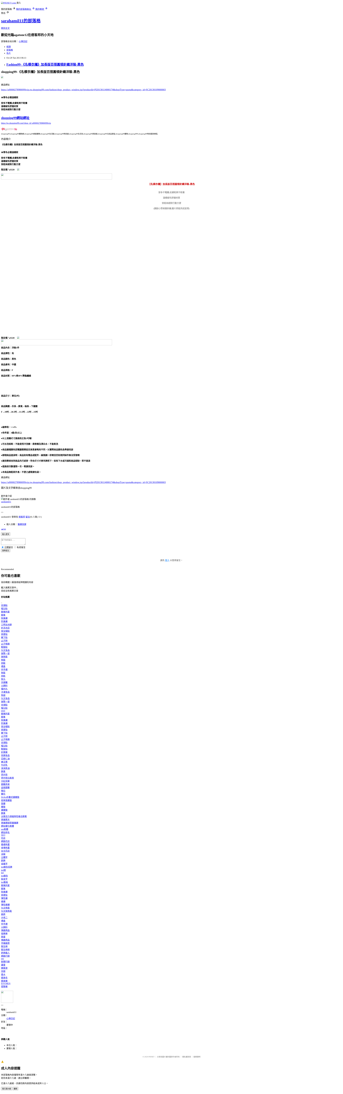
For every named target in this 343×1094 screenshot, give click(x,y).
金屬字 (4, 864)
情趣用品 (5, 930)
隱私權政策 (186, 1057)
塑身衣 (4, 978)
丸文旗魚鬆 (6, 911)
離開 (15, 1089)
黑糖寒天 (5, 819)
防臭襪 (4, 621)
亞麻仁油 (5, 759)
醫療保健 (22, 524)
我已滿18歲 (6, 1089)
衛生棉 (4, 946)
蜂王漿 (4, 762)
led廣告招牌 (6, 867)
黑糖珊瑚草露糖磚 (9, 823)
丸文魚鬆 (5, 908)
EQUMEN (5, 983)
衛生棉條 (5, 949)
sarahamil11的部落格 (21, 20)
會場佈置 (5, 848)
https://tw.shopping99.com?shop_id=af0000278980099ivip (26, 123)
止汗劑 (4, 641)
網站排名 (5, 832)
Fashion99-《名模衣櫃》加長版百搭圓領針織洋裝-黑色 (45, 64)
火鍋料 (4, 685)
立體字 (4, 857)
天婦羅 (4, 682)
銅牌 (3, 860)
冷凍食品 (5, 692)
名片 (8, 53)
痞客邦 (22, 517)
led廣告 (4, 876)
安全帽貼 (5, 631)
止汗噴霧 (5, 644)
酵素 (3, 771)
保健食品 (5, 755)
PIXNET (151, 1057)
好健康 (4, 752)
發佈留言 (5, 551)
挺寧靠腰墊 (6, 800)
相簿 (8, 47)
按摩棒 (4, 933)
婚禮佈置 (5, 844)
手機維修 (5, 943)
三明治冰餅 (6, 624)
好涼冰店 (5, 628)
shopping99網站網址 (15, 118)
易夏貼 (4, 634)
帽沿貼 (4, 608)
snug (3, 710)
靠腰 (3, 803)
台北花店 (5, 851)
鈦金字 (4, 879)
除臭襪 (4, 618)
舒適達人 (5, 953)
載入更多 (5, 534)
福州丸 (4, 689)
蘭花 (3, 794)
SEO (3, 835)
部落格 (9, 50)
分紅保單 (5, 781)
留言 (28, 517)
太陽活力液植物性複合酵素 (14, 816)
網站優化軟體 (7, 826)
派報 (3, 854)
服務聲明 (196, 1057)
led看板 (4, 882)
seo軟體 (4, 829)
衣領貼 (4, 605)
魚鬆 (3, 660)
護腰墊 (4, 810)
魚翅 (3, 695)
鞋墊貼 (4, 647)
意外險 (4, 775)
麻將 (3, 914)
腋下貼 (4, 637)
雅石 (3, 791)
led (2, 873)
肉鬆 (3, 663)
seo (2, 958)
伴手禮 (4, 669)
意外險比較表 (7, 778)
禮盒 (3, 666)
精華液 (4, 968)
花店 (3, 838)
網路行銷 (5, 956)
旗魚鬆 (4, 657)
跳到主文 (5, 28)
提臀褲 (4, 986)
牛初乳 (4, 765)
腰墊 (3, 807)
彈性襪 (4, 898)
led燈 (3, 870)
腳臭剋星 (5, 612)
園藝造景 (5, 784)
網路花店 (5, 841)
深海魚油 (5, 768)
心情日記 (23, 41)
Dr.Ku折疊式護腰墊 (10, 797)
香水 (3, 974)
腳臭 (3, 615)
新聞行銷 (5, 962)
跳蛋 (3, 937)
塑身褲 (4, 981)
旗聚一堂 (5, 653)
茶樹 (3, 971)
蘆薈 (3, 965)
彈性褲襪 (5, 905)
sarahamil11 (6, 502)
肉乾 (3, 676)
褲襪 (3, 901)
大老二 (4, 917)
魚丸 (3, 679)
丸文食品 (5, 650)
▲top (3, 529)
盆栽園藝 (5, 787)
